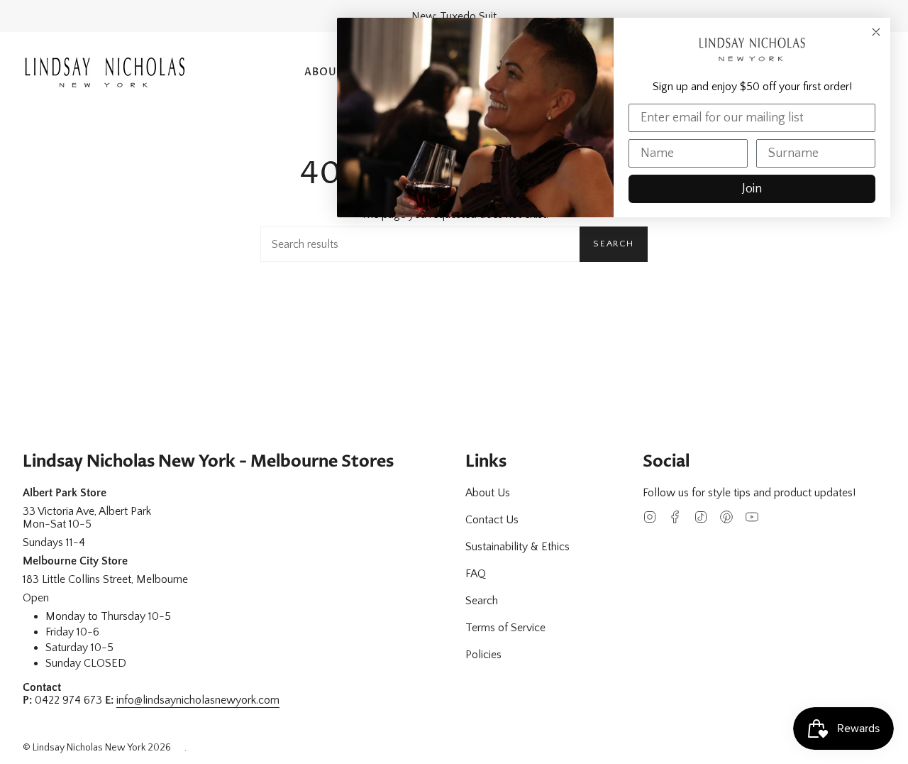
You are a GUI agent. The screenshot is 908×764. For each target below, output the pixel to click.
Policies (483, 654)
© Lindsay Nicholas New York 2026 (97, 747)
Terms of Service (505, 627)
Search (613, 244)
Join (752, 189)
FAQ (475, 573)
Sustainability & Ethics (517, 546)
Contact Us (492, 519)
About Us (487, 492)
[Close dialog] (876, 31)
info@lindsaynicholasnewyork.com (197, 700)
